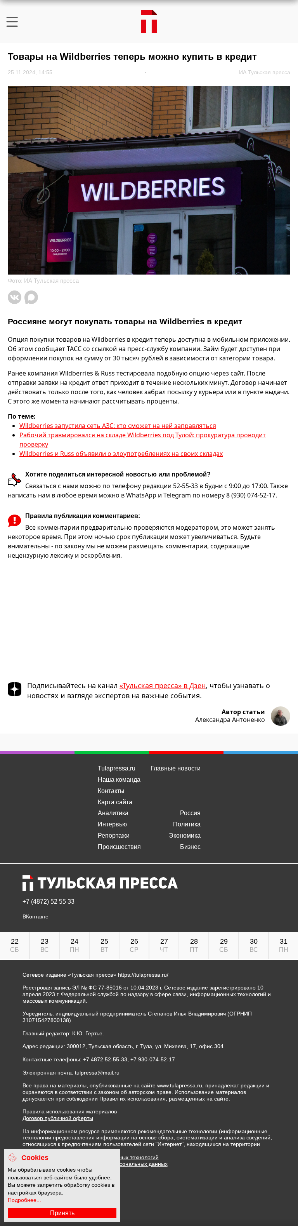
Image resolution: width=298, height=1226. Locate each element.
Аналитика (113, 813)
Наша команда (119, 779)
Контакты (111, 791)
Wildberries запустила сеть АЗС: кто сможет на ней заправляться (117, 425)
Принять (62, 1213)
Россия (190, 813)
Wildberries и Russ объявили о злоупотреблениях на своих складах (121, 453)
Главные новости (176, 768)
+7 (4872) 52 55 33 (48, 902)
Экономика (185, 835)
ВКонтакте (36, 917)
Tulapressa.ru (116, 768)
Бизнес (190, 846)
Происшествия (119, 846)
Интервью (112, 824)
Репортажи (114, 835)
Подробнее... (24, 1200)
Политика (187, 824)
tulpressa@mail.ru (97, 1072)
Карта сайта (115, 802)
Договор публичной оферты (58, 1118)
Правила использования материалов (70, 1111)
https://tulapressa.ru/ (143, 975)
